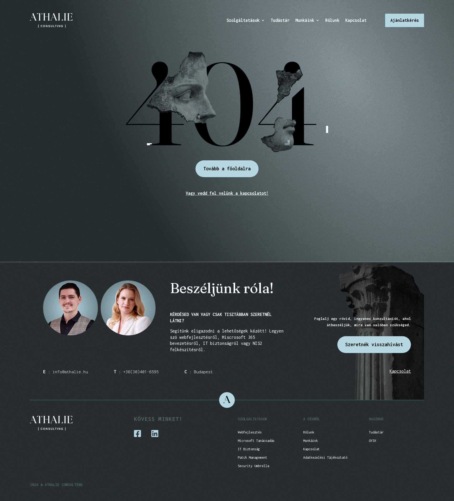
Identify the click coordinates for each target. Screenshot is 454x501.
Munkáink (304, 20)
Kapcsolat (356, 20)
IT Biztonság (249, 449)
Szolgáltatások (243, 20)
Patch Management (252, 457)
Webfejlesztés (250, 432)
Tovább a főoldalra (227, 168)
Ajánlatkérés (404, 20)
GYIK (372, 441)
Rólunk (332, 20)
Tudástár (280, 20)
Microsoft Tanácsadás (256, 441)
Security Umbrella (253, 466)
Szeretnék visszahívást (374, 344)
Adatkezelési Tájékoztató (325, 457)
